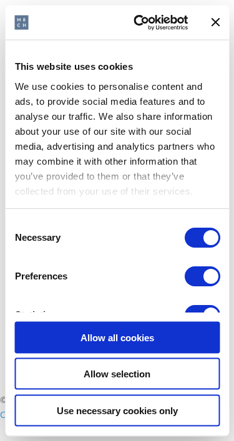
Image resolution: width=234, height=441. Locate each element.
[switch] (202, 276)
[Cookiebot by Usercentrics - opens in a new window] (139, 22)
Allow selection (117, 374)
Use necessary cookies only (117, 410)
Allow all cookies (117, 337)
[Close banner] (215, 22)
